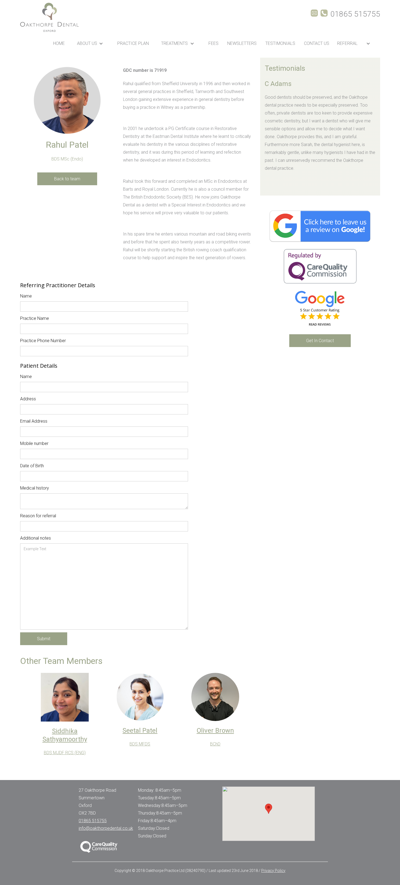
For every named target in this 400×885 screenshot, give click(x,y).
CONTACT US (316, 43)
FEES (213, 43)
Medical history (34, 488)
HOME (59, 43)
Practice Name (34, 318)
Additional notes (35, 538)
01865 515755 (93, 820)
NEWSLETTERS (242, 43)
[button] (91, 43)
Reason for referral (38, 515)
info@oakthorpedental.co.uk (106, 828)
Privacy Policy (273, 870)
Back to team (67, 178)
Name (26, 296)
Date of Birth (32, 465)
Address (28, 398)
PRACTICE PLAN (133, 43)
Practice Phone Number (43, 340)
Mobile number (34, 443)
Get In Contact (320, 340)
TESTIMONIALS (280, 43)
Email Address (33, 421)
